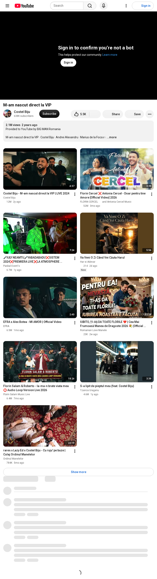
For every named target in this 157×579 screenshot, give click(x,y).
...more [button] (112, 137)
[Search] (89, 6)
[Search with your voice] (104, 6)
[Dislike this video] (95, 114)
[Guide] (7, 5)
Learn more (109, 54)
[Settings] (126, 5)
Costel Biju (22, 112)
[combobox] (68, 5)
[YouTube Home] (24, 5)
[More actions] (150, 114)
